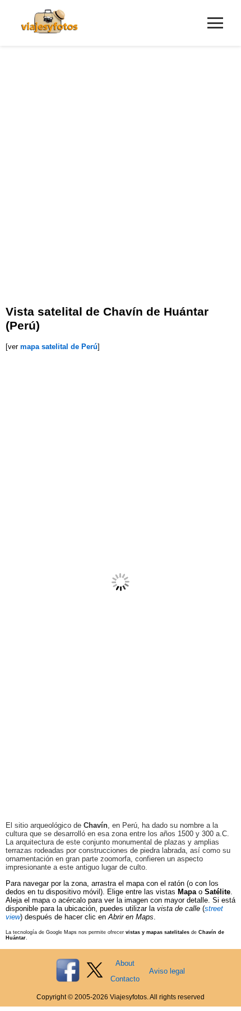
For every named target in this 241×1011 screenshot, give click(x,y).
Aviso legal (167, 971)
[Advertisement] (120, 171)
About (125, 963)
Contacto (125, 979)
